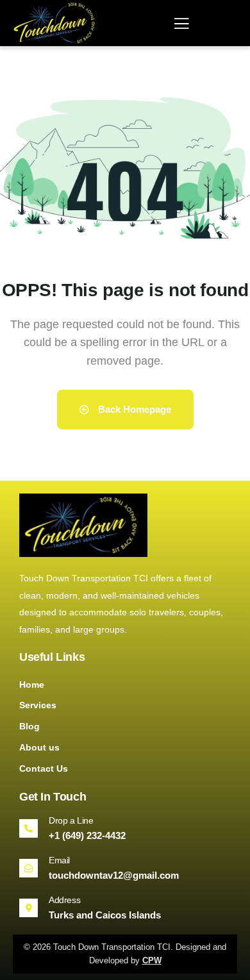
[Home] (56, 23)
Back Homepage (133, 409)
